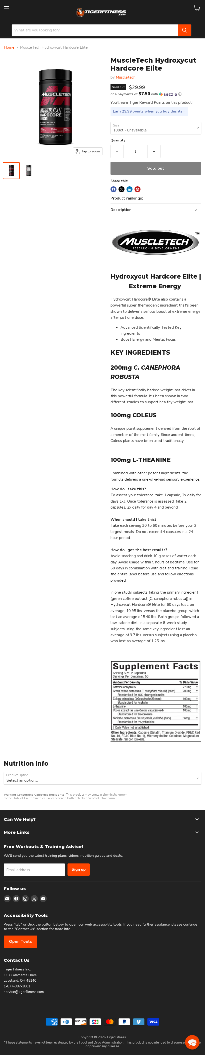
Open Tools (20, 941)
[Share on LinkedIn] (129, 189)
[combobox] (95, 30)
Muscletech (126, 77)
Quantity (117, 140)
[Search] (184, 30)
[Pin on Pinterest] (137, 189)
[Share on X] (121, 189)
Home (9, 47)
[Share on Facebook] (113, 189)
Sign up (79, 869)
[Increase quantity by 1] (154, 151)
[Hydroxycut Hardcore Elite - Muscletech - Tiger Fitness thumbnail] (11, 171)
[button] (155, 94)
